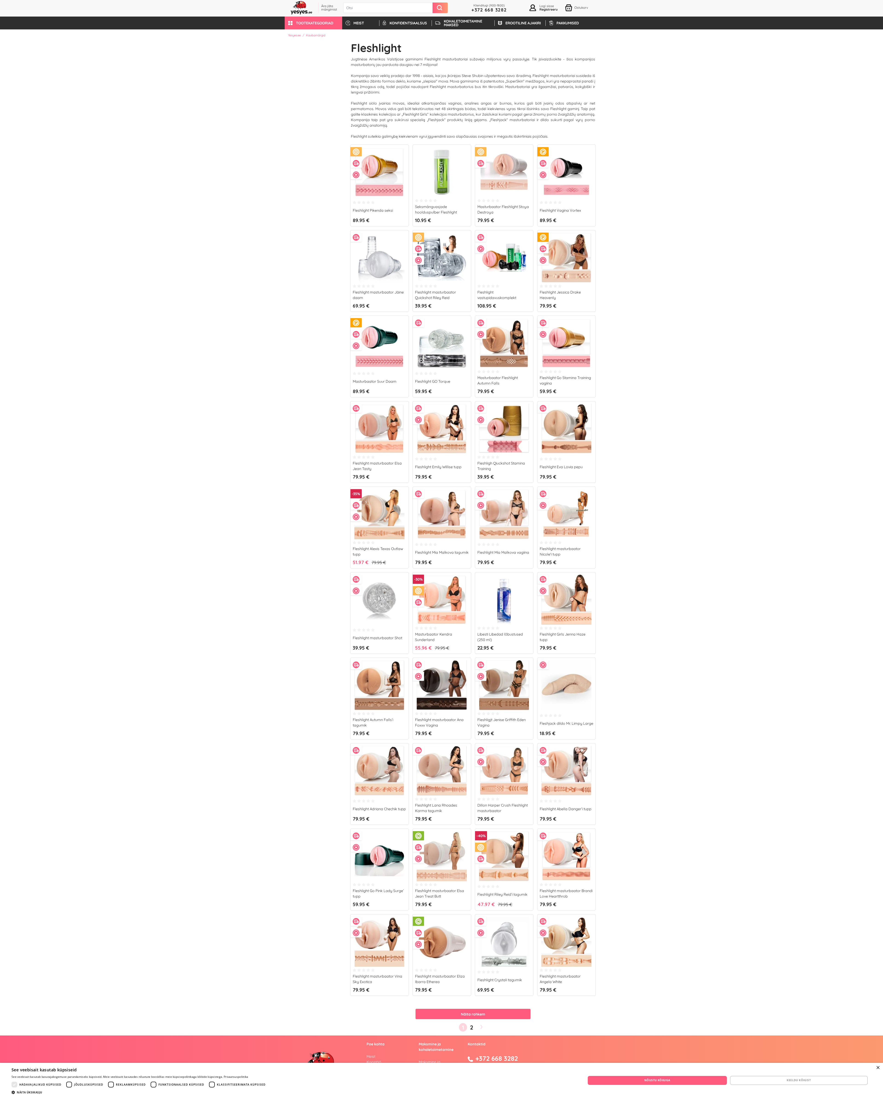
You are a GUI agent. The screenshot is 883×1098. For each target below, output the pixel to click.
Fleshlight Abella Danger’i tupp (565, 809)
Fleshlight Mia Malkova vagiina (503, 552)
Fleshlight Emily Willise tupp (438, 467)
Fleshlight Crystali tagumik (499, 980)
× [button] (878, 1067)
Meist (371, 1056)
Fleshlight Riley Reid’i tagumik (502, 894)
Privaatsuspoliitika (236, 1077)
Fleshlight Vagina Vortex (560, 210)
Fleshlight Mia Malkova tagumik (442, 552)
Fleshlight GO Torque (432, 381)
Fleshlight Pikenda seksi (373, 210)
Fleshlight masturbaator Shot (377, 638)
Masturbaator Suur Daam (374, 381)
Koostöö (374, 1062)
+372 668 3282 (489, 10)
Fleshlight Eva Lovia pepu (561, 467)
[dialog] (441, 1080)
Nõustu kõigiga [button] (657, 1080)
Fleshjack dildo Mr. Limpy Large (566, 723)
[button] (313, 23)
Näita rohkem (473, 1014)
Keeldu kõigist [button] (799, 1080)
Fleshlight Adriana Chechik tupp (379, 809)
